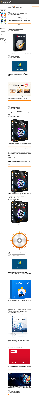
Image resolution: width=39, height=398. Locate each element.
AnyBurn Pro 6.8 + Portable (21, 102)
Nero (10, 115)
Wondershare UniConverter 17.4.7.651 (17, 7)
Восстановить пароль (2, 10)
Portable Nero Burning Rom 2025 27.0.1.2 (18, 347)
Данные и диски (10, 102)
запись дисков (22, 13)
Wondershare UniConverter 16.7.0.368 (17, 305)
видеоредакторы (14, 13)
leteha (9, 197)
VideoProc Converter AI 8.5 (15, 168)
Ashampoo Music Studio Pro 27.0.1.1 (16, 24)
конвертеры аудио (19, 13)
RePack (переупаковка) (22, 254)
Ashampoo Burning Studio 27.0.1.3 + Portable (23, 148)
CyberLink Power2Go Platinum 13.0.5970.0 (17, 371)
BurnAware (14, 56)
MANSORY (10, 14)
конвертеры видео (10, 13)
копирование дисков (16, 391)
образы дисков (18, 107)
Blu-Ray (18, 56)
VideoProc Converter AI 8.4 (15, 199)
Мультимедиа (9, 7)
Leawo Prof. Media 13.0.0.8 (15, 59)
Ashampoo (10, 29)
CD (16, 56)
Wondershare (26, 13)
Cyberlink (9, 391)
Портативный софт (14, 102)
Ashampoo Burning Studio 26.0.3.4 (22, 314)
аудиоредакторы (21, 29)
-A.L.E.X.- (10, 255)
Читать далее (9, 12)
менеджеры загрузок (20, 196)
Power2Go (20, 391)
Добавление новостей (3, 31)
